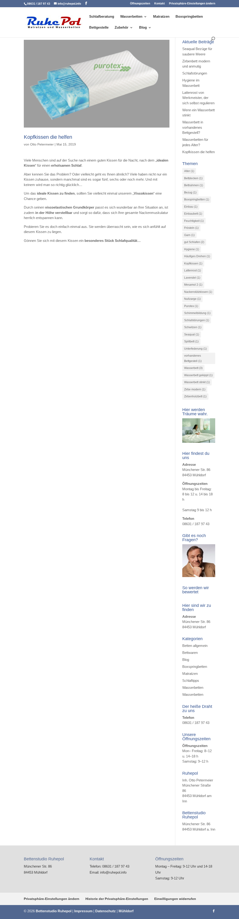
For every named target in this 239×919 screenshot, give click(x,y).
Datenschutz (105, 911)
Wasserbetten (131, 16)
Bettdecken (193, 178)
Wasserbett (193, 368)
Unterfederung (195, 348)
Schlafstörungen (194, 73)
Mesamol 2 (193, 284)
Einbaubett (193, 213)
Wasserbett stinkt (197, 382)
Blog (143, 27)
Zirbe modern (194, 389)
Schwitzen (192, 327)
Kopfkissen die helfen (48, 137)
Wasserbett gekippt (198, 375)
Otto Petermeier (42, 144)
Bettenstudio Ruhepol (53, 911)
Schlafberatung (101, 16)
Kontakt (159, 3)
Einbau (190, 206)
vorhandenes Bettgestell (193, 358)
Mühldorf (126, 911)
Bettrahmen (193, 185)
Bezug (190, 192)
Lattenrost (192, 270)
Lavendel (192, 277)
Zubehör (121, 27)
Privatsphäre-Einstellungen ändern (192, 3)
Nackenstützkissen (198, 292)
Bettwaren (190, 653)
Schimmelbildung (197, 313)
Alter (189, 171)
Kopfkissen (193, 263)
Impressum (83, 911)
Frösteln (191, 228)
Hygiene (191, 249)
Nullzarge (192, 299)
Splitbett (191, 341)
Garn (189, 235)
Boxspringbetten (189, 16)
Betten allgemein (194, 646)
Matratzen (161, 16)
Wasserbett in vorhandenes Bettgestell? (192, 127)
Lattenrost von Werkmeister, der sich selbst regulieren (198, 98)
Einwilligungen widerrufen (175, 899)
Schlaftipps (190, 680)
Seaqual (191, 334)
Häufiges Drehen (197, 256)
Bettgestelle (99, 27)
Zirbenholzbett (195, 396)
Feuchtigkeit (194, 221)
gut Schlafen (194, 242)
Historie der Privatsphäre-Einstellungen (116, 899)
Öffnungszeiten (140, 3)
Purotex (191, 306)
